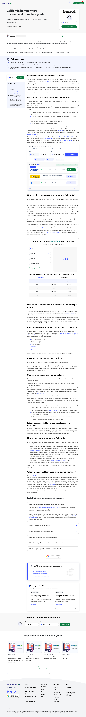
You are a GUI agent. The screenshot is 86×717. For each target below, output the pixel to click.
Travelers (33, 346)
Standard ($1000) (35, 263)
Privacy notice (69, 687)
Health (43, 694)
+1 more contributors (20, 35)
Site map (27, 699)
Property (43, 691)
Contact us (56, 689)
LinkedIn (15, 691)
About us (55, 687)
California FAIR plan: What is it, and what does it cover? (40, 596)
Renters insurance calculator (40, 573)
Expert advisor (56, 692)
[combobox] (40, 253)
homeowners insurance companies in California (41, 352)
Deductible (32, 261)
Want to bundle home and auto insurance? (49, 621)
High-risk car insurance (30, 696)
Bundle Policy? (60, 159)
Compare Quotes (79, 3)
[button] (69, 2)
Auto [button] (27, 3)
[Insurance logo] (7, 3)
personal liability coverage (65, 140)
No (49, 624)
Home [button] (32, 3)
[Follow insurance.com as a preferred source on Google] (53, 556)
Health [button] (37, 3)
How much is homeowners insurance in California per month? (15, 100)
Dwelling (32, 251)
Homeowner (50, 159)
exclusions (60, 130)
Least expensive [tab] (65, 277)
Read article (33, 604)
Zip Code (27, 621)
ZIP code (32, 246)
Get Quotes (70, 176)
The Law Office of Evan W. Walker (67, 137)
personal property (48, 138)
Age (40, 151)
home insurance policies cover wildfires (48, 507)
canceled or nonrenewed (54, 410)
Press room (56, 697)
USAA (32, 349)
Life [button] (43, 3)
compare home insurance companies (53, 232)
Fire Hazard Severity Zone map (40, 476)
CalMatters (52, 484)
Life (42, 696)
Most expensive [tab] (41, 277)
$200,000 (33, 253)
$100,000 (33, 258)
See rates (20, 77)
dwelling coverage (70, 313)
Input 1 (52, 107)
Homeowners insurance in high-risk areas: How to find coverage (64, 596)
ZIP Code (30, 151)
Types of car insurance (30, 694)
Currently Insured (40, 159)
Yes (44, 624)
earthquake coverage (35, 450)
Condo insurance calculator (39, 571)
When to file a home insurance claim (42, 576)
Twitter (11, 691)
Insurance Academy (61, 3)
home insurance (47, 81)
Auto (42, 689)
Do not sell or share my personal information (70, 694)
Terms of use (69, 689)
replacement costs (38, 227)
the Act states (40, 393)
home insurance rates (44, 209)
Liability (32, 256)
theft (65, 91)
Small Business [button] (49, 3)
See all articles (43, 667)
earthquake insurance (32, 134)
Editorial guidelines (58, 694)
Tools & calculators (29, 691)
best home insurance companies (58, 460)
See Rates (70, 169)
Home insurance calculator (39, 568)
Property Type (53, 151)
